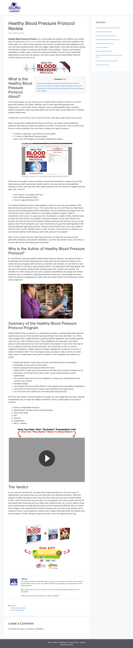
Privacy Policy (73, 642)
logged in (23, 629)
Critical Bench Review (18, 608)
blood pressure (31, 42)
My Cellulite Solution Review (104, 32)
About (55, 642)
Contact (82, 642)
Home (50, 642)
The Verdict (41, 91)
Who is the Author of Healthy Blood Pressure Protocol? (59, 86)
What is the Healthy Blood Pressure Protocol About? (57, 83)
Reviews (14, 606)
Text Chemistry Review (102, 65)
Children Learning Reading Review (106, 35)
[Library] (14, 585)
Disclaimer (63, 642)
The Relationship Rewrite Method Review (108, 39)
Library (24, 579)
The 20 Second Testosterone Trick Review (108, 28)
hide (64, 79)
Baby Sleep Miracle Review (104, 51)
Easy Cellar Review (17, 610)
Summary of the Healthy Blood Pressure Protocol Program (60, 88)
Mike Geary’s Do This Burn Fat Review (107, 61)
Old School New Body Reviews (105, 43)
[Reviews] (14, 7)
